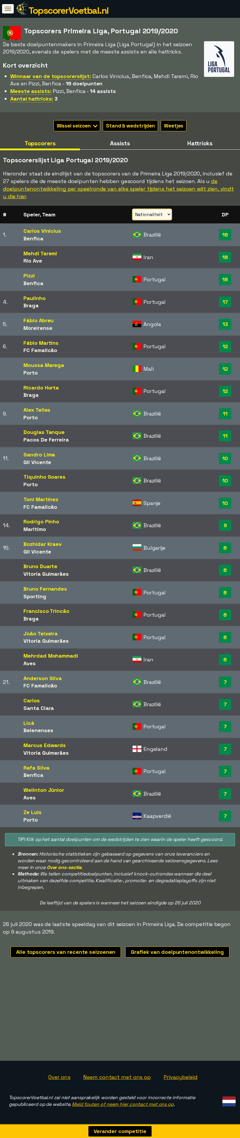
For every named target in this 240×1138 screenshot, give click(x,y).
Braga (31, 305)
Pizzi (29, 275)
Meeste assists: (31, 91)
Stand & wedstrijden (130, 126)
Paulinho (34, 298)
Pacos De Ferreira (45, 439)
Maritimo (34, 529)
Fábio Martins (41, 342)
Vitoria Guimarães (45, 573)
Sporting (34, 596)
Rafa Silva (36, 767)
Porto (30, 372)
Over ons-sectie (64, 867)
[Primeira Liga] (219, 71)
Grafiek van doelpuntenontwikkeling (177, 952)
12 (225, 346)
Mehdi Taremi (40, 253)
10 (225, 458)
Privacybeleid (181, 1077)
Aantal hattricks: (31, 98)
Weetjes (173, 126)
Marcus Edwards (44, 745)
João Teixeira (40, 633)
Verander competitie (120, 1131)
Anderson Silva (42, 678)
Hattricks (199, 143)
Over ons (59, 1077)
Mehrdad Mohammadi (50, 655)
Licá (28, 723)
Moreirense (37, 328)
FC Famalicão (40, 350)
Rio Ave (32, 260)
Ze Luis (32, 812)
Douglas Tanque (44, 432)
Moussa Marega (43, 365)
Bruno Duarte (40, 566)
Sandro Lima (39, 454)
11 (225, 413)
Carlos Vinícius (42, 230)
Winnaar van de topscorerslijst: (50, 76)
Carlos (31, 700)
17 (225, 302)
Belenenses (38, 730)
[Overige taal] (228, 1100)
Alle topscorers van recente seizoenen (65, 952)
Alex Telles (36, 409)
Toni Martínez (40, 499)
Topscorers (40, 143)
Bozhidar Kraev (42, 544)
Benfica (33, 238)
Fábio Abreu (38, 320)
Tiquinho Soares (44, 476)
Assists (120, 143)
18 (225, 234)
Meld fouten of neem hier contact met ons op (123, 1104)
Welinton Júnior (43, 790)
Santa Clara (38, 708)
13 (225, 324)
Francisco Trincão (46, 611)
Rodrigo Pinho (41, 521)
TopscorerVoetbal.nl (68, 10)
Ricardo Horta (41, 387)
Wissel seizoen (74, 126)
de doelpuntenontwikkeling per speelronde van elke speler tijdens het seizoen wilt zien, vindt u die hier (118, 188)
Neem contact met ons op (117, 1077)
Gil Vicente (37, 462)
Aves (29, 663)
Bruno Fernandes (45, 588)
